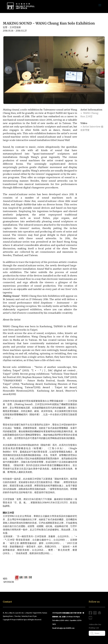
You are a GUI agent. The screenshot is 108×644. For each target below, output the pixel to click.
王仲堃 (88, 116)
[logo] (21, 6)
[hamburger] (100, 5)
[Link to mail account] (99, 613)
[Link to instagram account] (95, 613)
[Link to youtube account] (90, 618)
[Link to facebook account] (90, 613)
